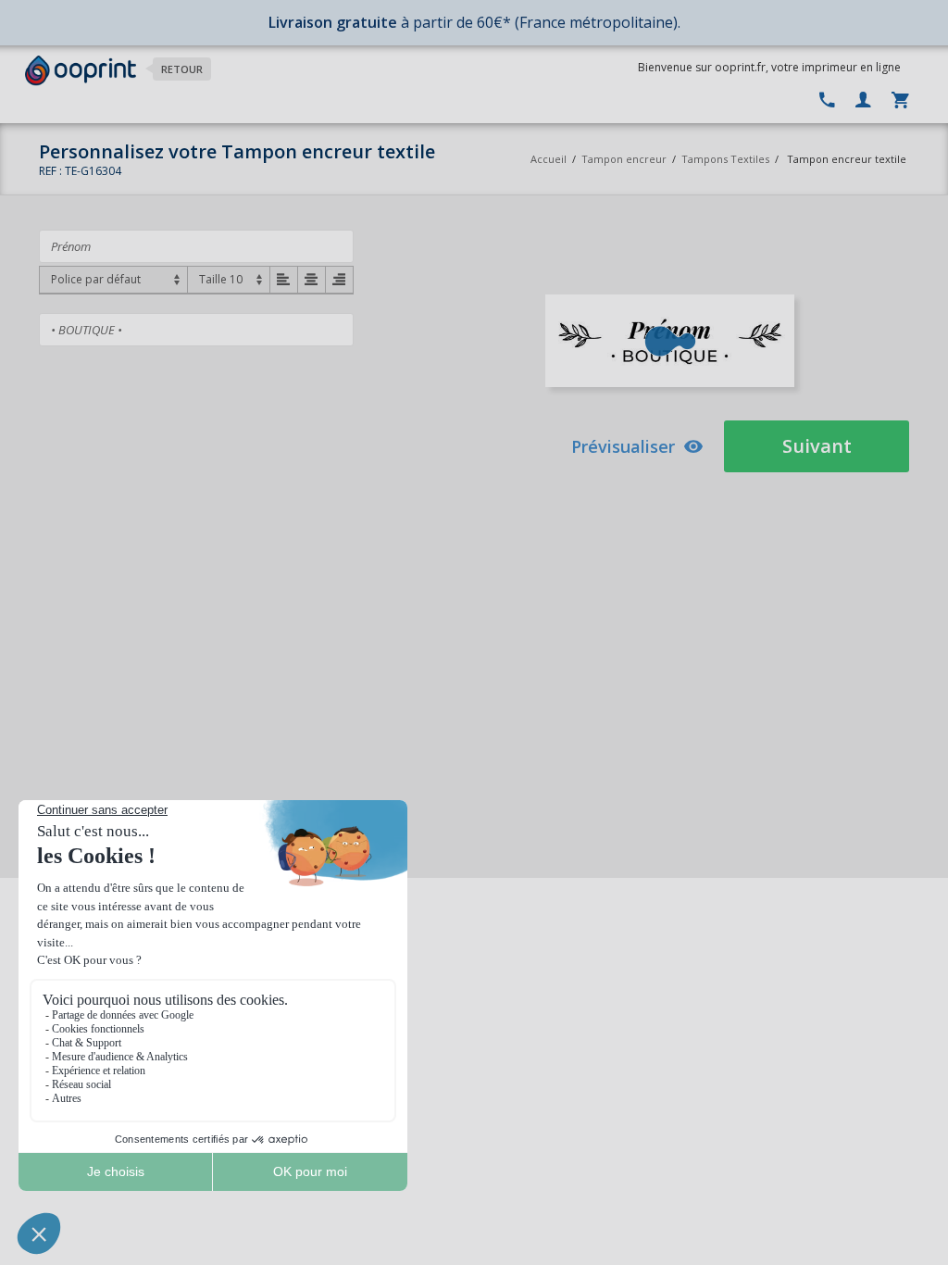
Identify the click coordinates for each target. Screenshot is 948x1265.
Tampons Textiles (725, 159)
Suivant (817, 445)
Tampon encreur (625, 159)
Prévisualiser (623, 446)
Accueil (548, 159)
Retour (182, 69)
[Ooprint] (80, 71)
